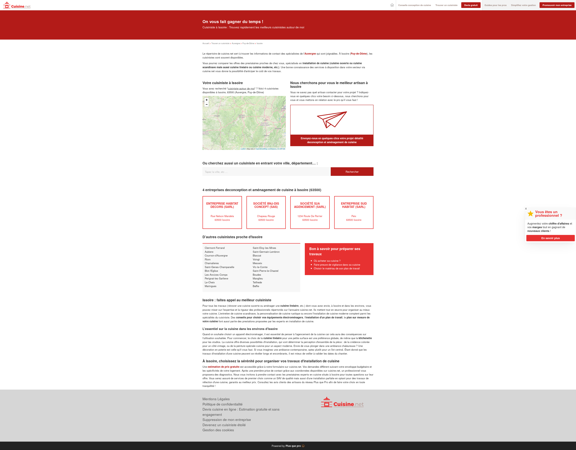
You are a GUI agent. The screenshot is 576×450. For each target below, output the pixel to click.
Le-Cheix (210, 282)
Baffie (256, 286)
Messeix (257, 263)
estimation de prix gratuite (223, 366)
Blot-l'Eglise (211, 271)
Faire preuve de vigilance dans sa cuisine (337, 264)
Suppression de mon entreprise (226, 419)
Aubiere (209, 251)
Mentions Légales (216, 398)
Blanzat (257, 255)
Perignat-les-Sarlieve (216, 278)
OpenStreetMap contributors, (266, 149)
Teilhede (257, 282)
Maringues (210, 286)
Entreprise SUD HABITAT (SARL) (354, 205)
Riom (208, 259)
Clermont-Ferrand (215, 248)
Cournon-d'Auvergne (216, 255)
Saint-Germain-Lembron (266, 251)
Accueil (205, 43)
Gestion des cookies (218, 429)
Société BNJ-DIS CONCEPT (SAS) (266, 205)
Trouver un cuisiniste (220, 43)
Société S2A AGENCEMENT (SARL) (310, 205)
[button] (414, 5)
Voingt (256, 259)
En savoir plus (550, 238)
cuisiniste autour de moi (241, 88)
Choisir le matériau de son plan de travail (337, 268)
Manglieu (258, 278)
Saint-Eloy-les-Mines (264, 248)
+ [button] (207, 100)
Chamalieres (212, 263)
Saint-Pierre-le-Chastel (265, 271)
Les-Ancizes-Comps (216, 274)
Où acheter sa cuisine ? (327, 260)
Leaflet (243, 149)
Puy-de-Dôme (248, 43)
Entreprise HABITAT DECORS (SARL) (222, 205)
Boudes (257, 274)
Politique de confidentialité (222, 404)
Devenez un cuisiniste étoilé (224, 424)
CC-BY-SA (281, 149)
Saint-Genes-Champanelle (219, 267)
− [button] (207, 104)
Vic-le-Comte (260, 267)
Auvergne (236, 43)
